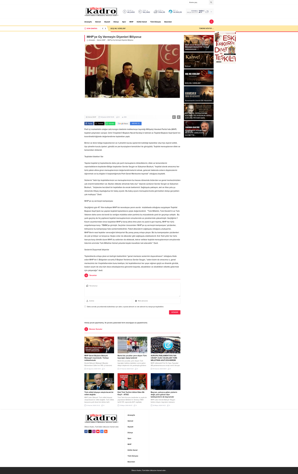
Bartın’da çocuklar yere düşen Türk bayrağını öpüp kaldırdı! (132, 356)
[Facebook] (86, 431)
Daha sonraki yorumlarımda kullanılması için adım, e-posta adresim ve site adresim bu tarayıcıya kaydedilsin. (125, 307)
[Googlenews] (101, 431)
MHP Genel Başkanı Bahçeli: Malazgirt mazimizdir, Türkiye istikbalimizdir (96, 357)
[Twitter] (90, 431)
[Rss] (105, 431)
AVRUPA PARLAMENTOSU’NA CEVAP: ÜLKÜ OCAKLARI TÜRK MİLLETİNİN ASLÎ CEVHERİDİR (164, 357)
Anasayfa (92, 40)
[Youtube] (98, 431)
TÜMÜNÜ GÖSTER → (206, 28)
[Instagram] (94, 431)
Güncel (99, 40)
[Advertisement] (149, 106)
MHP (103, 40)
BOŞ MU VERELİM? (118, 28)
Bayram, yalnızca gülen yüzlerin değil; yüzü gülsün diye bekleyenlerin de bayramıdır (164, 394)
